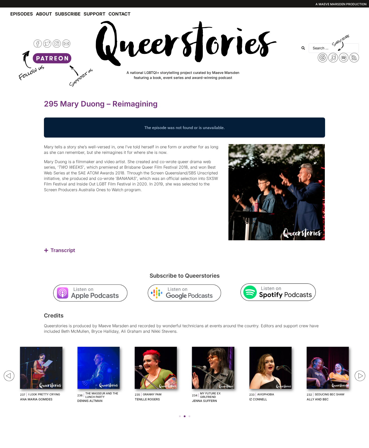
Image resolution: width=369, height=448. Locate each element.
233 (252, 394)
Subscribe (68, 14)
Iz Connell (258, 399)
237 (22, 394)
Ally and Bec (318, 399)
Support (94, 14)
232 (309, 394)
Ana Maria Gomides (36, 399)
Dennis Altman (89, 401)
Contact (119, 14)
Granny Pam (152, 394)
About (44, 14)
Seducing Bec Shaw (329, 394)
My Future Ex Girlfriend (210, 395)
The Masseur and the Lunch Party (101, 395)
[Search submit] (303, 48)
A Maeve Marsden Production (341, 4)
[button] (180, 416)
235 (137, 394)
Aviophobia (265, 394)
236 (80, 395)
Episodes (21, 14)
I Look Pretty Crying (44, 394)
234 (194, 395)
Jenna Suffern (204, 401)
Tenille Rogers (147, 399)
